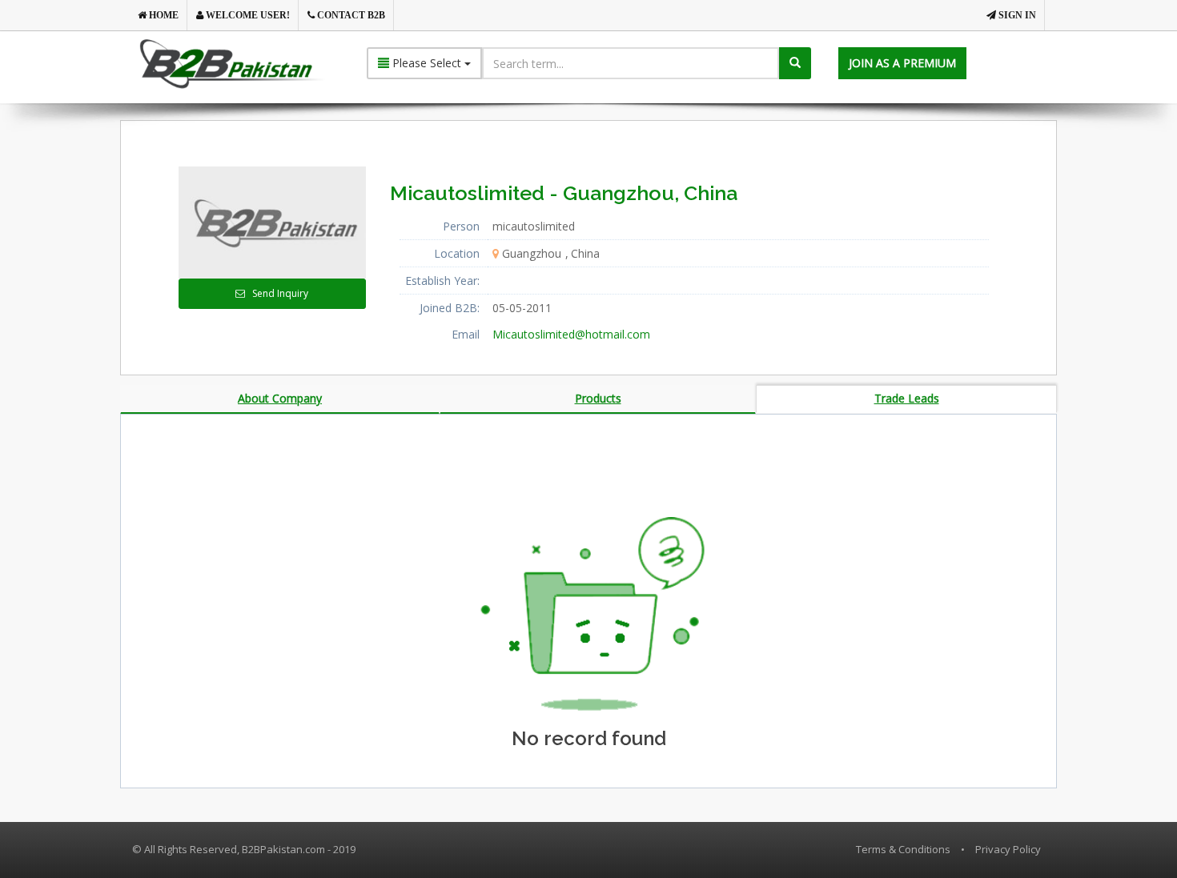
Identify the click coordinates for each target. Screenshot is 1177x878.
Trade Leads (906, 398)
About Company (280, 398)
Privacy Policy (1008, 849)
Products (598, 398)
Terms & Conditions (903, 849)
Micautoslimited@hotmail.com (571, 334)
